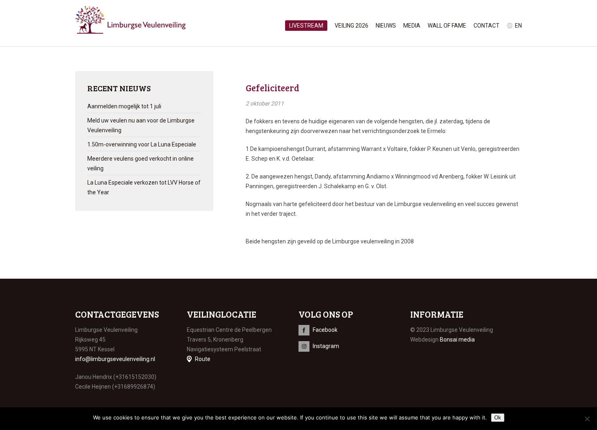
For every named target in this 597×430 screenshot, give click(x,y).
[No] (587, 419)
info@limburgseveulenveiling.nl (115, 359)
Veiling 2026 (351, 25)
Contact (487, 25)
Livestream (306, 25)
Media (411, 25)
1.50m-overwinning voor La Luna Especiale (141, 144)
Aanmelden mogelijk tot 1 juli (124, 106)
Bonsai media (457, 339)
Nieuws (386, 25)
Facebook (325, 330)
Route (202, 359)
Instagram (326, 346)
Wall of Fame (447, 25)
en (518, 25)
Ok (497, 418)
